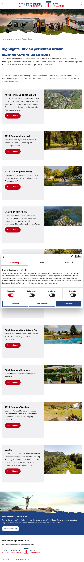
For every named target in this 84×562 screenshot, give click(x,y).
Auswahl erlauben (42, 304)
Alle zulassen (68, 304)
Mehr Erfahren (12, 471)
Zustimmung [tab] (14, 263)
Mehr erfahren (12, 116)
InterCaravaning (7, 39)
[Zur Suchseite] (2, 4)
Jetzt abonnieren (10, 529)
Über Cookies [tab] (69, 263)
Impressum (5, 559)
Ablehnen (15, 304)
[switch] (32, 295)
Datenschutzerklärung (21, 559)
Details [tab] (42, 263)
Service (17, 39)
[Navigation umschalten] (81, 4)
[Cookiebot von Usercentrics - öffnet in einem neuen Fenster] (73, 256)
